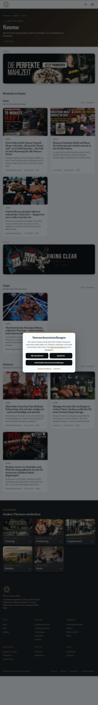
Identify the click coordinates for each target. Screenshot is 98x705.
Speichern (61, 356)
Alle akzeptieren (37, 356)
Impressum (49, 350)
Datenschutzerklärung (58, 347)
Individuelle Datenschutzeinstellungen (49, 363)
